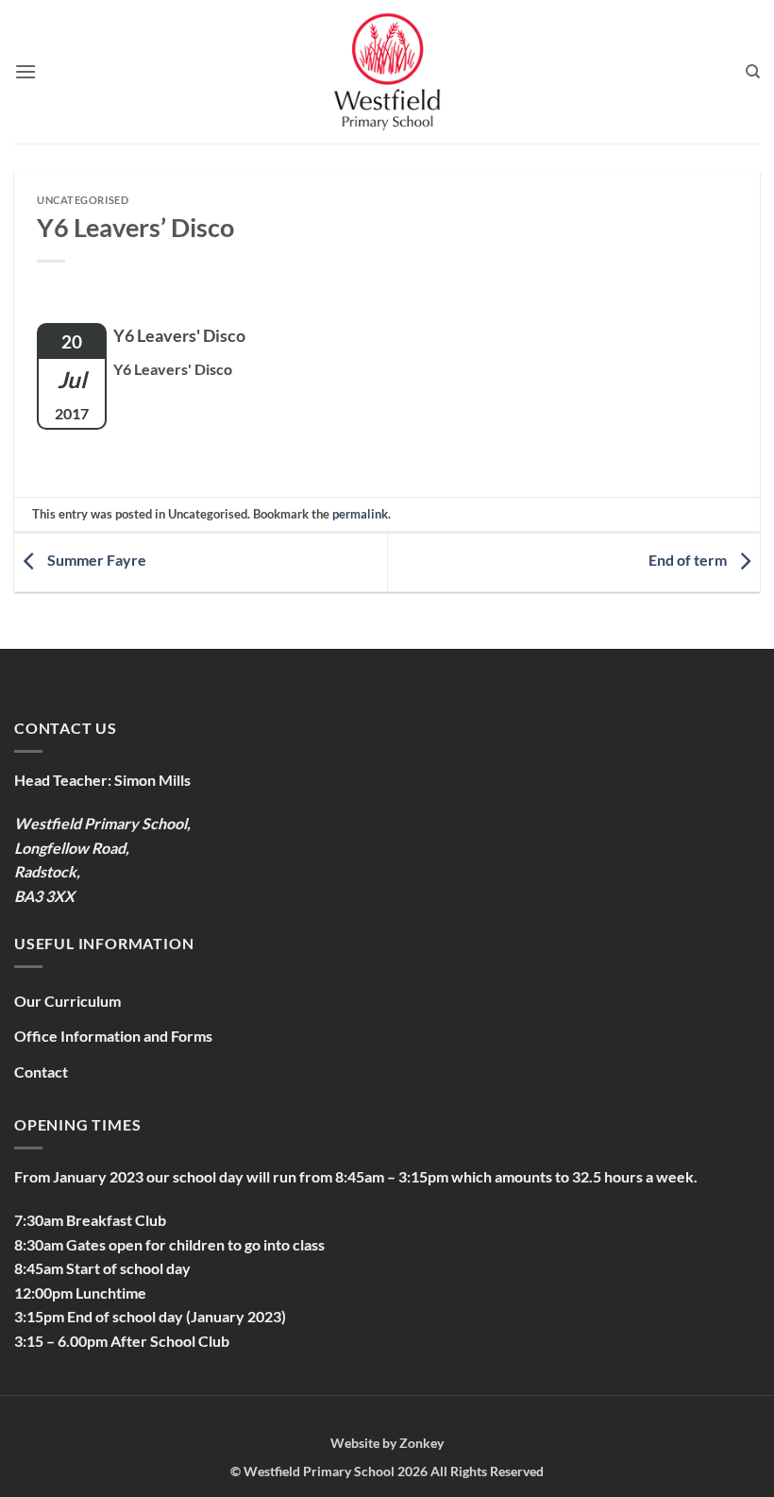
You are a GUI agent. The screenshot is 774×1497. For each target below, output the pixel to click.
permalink (360, 513)
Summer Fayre (95, 560)
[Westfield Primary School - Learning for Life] (387, 72)
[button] (25, 71)
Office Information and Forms (113, 1036)
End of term (689, 560)
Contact (41, 1071)
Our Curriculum (67, 1001)
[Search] (753, 72)
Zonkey (421, 1443)
